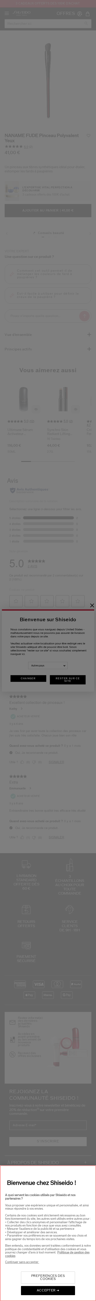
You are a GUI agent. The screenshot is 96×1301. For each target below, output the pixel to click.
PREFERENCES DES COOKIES (48, 1277)
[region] (48, 1233)
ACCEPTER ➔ (48, 1290)
